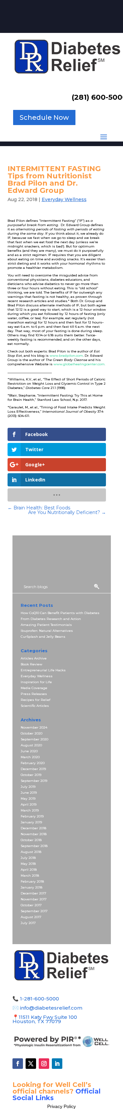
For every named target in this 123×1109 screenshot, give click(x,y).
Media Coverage (34, 688)
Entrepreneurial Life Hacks (43, 670)
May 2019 (28, 798)
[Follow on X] (31, 1063)
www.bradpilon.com (66, 355)
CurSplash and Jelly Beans (43, 636)
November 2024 (34, 727)
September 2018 (34, 846)
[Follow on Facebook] (17, 1063)
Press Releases (34, 694)
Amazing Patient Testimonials (46, 625)
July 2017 (28, 923)
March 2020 (30, 757)
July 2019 (28, 787)
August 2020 (31, 745)
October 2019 (31, 775)
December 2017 (33, 893)
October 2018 (31, 840)
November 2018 (34, 834)
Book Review (31, 664)
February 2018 (32, 881)
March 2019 (30, 810)
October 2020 (31, 733)
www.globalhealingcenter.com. (79, 364)
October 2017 (31, 905)
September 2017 (34, 911)
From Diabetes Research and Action (51, 619)
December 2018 (33, 828)
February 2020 (33, 763)
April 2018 (29, 869)
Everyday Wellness (64, 199)
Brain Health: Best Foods (39, 508)
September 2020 (34, 739)
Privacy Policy (61, 1106)
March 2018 (30, 875)
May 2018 (28, 864)
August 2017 (31, 917)
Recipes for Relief (36, 700)
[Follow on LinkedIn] (57, 1063)
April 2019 (28, 804)
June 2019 (29, 792)
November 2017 (34, 899)
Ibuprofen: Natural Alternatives (47, 631)
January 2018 (31, 887)
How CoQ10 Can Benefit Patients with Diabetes (60, 613)
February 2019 (32, 816)
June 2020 (29, 751)
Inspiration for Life (36, 682)
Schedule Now (44, 117)
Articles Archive (34, 658)
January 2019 (31, 822)
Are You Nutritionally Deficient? (67, 512)
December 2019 (33, 769)
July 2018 (28, 858)
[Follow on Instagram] (44, 1063)
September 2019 (34, 781)
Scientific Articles (35, 706)
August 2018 (31, 852)
